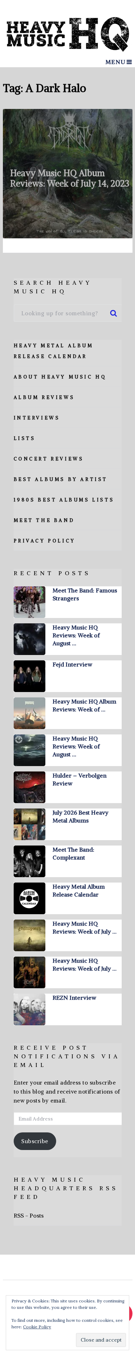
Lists (25, 438)
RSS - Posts (29, 1215)
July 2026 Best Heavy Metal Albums (80, 816)
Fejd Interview (72, 664)
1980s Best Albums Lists (64, 500)
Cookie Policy (37, 1326)
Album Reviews (44, 397)
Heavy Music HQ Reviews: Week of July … (84, 927)
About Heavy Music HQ (60, 377)
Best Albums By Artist (61, 479)
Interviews (37, 418)
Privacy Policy (45, 541)
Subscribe (34, 1141)
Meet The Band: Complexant (73, 853)
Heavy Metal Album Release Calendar (79, 890)
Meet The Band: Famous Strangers (85, 594)
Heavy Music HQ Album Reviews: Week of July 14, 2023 (69, 178)
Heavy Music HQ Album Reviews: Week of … (84, 705)
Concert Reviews (49, 459)
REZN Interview (74, 997)
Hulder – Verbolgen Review (80, 779)
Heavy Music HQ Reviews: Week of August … (76, 635)
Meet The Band (44, 520)
